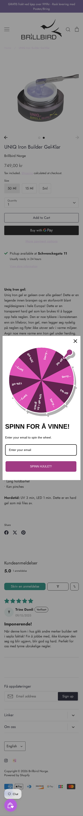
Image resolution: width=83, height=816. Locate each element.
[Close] (75, 341)
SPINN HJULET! (41, 466)
